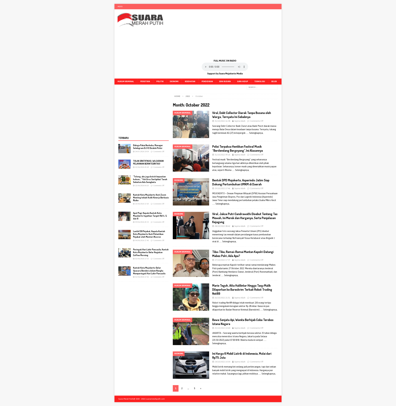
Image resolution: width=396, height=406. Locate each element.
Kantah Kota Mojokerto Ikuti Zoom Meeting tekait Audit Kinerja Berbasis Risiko (151, 197)
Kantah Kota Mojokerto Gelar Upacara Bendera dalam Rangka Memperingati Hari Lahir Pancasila (149, 270)
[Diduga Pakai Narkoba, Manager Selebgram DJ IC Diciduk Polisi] (124, 148)
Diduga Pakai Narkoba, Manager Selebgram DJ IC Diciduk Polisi (148, 146)
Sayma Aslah (239, 121)
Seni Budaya (225, 81)
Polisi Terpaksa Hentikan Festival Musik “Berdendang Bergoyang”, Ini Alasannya (237, 148)
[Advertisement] (225, 34)
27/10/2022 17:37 (222, 260)
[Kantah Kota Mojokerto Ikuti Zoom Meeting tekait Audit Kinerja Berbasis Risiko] (124, 198)
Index (120, 6)
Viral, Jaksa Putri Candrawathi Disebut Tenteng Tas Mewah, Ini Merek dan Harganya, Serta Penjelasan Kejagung (245, 218)
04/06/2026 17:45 (142, 240)
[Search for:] (262, 87)
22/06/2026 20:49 (142, 167)
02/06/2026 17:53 (142, 259)
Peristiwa (145, 81)
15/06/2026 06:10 (142, 185)
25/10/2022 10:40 (222, 328)
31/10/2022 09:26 (222, 155)
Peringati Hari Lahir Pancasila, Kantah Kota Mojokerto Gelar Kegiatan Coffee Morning (151, 252)
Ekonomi (174, 81)
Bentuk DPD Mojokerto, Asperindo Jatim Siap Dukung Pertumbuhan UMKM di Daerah (240, 182)
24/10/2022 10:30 (222, 362)
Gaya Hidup (242, 81)
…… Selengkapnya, (254, 133)
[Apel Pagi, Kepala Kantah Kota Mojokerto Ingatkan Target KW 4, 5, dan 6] (124, 216)
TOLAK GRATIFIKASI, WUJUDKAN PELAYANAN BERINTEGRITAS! (148, 162)
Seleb (274, 81)
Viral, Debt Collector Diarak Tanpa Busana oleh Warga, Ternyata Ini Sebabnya (241, 115)
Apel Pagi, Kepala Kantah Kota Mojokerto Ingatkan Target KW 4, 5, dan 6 (150, 216)
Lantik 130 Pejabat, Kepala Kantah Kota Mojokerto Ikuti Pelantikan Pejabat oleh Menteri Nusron (149, 234)
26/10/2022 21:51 (222, 298)
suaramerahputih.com (155, 399)
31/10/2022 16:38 (222, 121)
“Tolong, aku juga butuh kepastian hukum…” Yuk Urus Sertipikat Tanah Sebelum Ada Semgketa (150, 179)
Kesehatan (190, 81)
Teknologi (259, 81)
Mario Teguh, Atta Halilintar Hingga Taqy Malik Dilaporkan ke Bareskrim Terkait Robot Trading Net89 (242, 289)
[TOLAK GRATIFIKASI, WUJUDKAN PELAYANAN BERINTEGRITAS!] (124, 164)
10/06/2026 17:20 (142, 204)
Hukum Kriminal (126, 81)
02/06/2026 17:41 (142, 277)
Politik (160, 81)
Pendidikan (207, 81)
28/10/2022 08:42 (222, 226)
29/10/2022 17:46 (222, 188)
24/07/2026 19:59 (142, 151)
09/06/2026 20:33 (142, 222)
